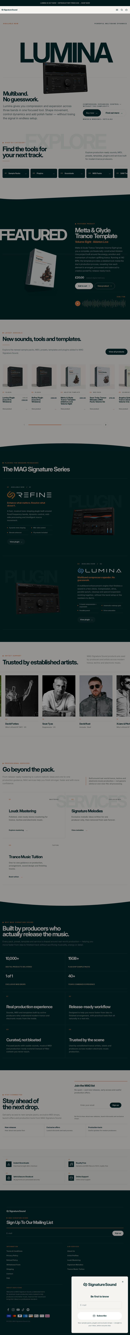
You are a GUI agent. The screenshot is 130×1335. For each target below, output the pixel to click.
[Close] (122, 1282)
